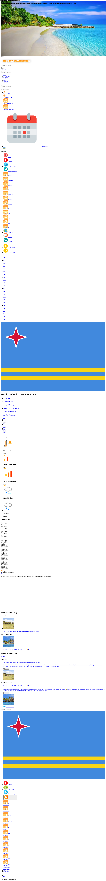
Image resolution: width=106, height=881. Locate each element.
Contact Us (6, 871)
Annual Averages (9, 412)
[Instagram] (54, 876)
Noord (4, 80)
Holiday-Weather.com (6, 69)
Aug (4, 427)
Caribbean (5, 77)
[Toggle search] (1, 67)
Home (4, 75)
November (5, 82)
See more (3, 656)
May (4, 423)
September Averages (11, 408)
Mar (4, 420)
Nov (4, 431)
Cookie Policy (6, 867)
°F (1, 575)
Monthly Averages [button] (12, 171)
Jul (4, 425)
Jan (4, 418)
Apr (4, 421)
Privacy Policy (6, 869)
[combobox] (7, 65)
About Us (5, 870)
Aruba (4, 78)
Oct (4, 429)
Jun (4, 424)
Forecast (6, 398)
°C (1, 573)
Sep (4, 428)
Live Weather (8, 401)
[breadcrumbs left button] (1, 85)
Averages (5, 81)
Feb (4, 419)
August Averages (9, 405)
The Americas (6, 76)
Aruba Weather (9, 415)
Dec (4, 432)
